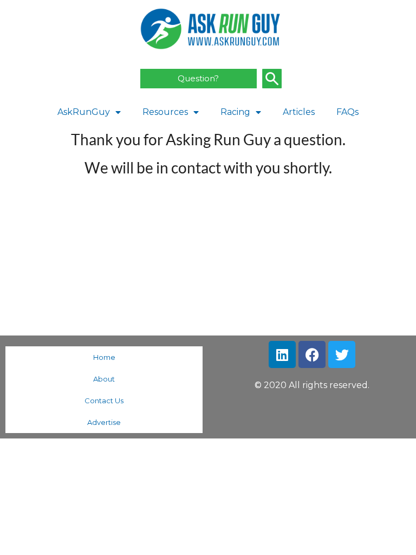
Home (104, 357)
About (104, 379)
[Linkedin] (282, 354)
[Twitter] (341, 354)
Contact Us (103, 400)
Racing (235, 112)
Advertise (104, 422)
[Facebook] (312, 354)
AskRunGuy (83, 112)
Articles (299, 112)
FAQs (347, 112)
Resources (165, 112)
